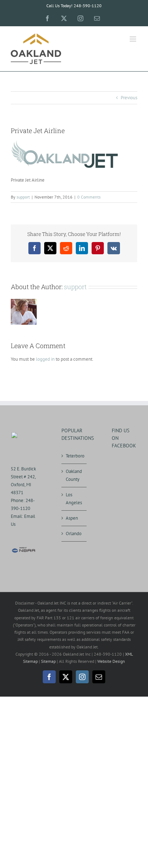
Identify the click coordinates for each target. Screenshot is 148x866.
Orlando (74, 533)
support (23, 197)
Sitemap (48, 661)
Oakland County (74, 475)
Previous (129, 98)
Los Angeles (74, 499)
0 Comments (89, 197)
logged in (45, 359)
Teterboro (74, 456)
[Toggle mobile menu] (133, 39)
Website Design (111, 661)
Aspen (72, 518)
